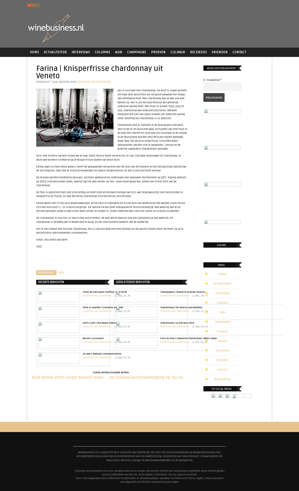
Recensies (198, 52)
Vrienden (220, 52)
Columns (102, 52)
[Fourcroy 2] (222, 112)
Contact (239, 52)
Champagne (136, 52)
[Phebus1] (222, 149)
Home (34, 52)
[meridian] (222, 185)
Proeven (158, 52)
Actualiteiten (55, 52)
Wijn (118, 52)
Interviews (81, 52)
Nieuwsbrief (222, 379)
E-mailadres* (212, 80)
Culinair (177, 52)
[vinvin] (222, 223)
